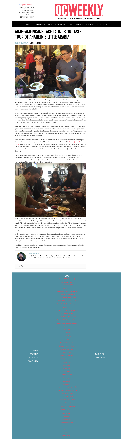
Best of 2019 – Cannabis (68, 313)
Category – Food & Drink (67, 355)
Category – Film (66, 352)
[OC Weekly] (25, 5)
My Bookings (67, 336)
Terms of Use (33, 357)
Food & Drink (38, 24)
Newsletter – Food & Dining (67, 399)
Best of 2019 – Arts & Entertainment (67, 310)
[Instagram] (22, 266)
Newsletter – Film (68, 396)
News (28, 24)
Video (66, 432)
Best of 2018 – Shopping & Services (67, 300)
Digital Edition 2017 (67, 374)
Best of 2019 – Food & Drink (68, 316)
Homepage (66, 378)
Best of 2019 (66, 307)
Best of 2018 (66, 288)
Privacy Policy (33, 361)
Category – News (66, 362)
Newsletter (66, 381)
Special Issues (66, 419)
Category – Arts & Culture (66, 346)
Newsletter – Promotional (67, 406)
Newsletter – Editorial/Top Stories (67, 390)
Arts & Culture (60, 24)
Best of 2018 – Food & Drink (68, 297)
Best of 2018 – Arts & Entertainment (67, 291)
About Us (35, 350)
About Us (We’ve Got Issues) (66, 279)
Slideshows (90, 24)
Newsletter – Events (67, 393)
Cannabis (78, 24)
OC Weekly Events (66, 410)
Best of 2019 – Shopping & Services (67, 320)
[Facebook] (17, 266)
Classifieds (66, 365)
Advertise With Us (66, 282)
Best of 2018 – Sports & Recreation (67, 304)
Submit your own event (66, 422)
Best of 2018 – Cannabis (68, 294)
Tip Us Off (66, 429)
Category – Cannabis (67, 349)
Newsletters (66, 384)
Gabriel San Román (22, 43)
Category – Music (66, 358)
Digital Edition (102, 24)
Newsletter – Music (67, 403)
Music (50, 24)
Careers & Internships (66, 343)
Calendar (66, 327)
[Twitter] (19, 266)
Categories (67, 329)
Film (71, 24)
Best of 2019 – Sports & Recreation (67, 323)
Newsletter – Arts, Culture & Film (67, 387)
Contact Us (34, 354)
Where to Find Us (66, 435)
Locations (67, 332)
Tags (67, 339)
